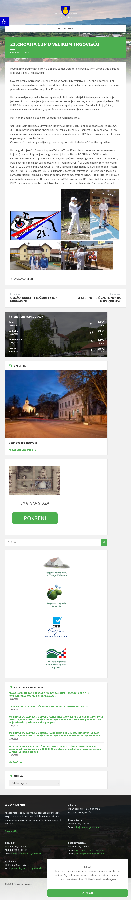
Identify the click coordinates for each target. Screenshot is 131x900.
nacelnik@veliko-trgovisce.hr (26, 853)
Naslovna (14, 52)
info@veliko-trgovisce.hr (87, 827)
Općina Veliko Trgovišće (23, 442)
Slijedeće (115, 294)
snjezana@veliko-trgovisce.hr (89, 850)
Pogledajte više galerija (22, 450)
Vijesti (26, 52)
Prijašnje (15, 294)
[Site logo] (65, 18)
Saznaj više (11, 831)
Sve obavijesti (16, 761)
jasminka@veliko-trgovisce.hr (89, 853)
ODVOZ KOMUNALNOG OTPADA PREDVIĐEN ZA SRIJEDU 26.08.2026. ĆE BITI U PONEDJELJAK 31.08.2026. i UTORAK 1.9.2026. (49, 695)
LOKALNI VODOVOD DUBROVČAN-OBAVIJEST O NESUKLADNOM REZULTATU (48, 706)
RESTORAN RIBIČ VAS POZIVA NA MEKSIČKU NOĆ (99, 299)
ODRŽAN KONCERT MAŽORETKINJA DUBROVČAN (33, 299)
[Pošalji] (104, 542)
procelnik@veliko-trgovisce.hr (26, 868)
